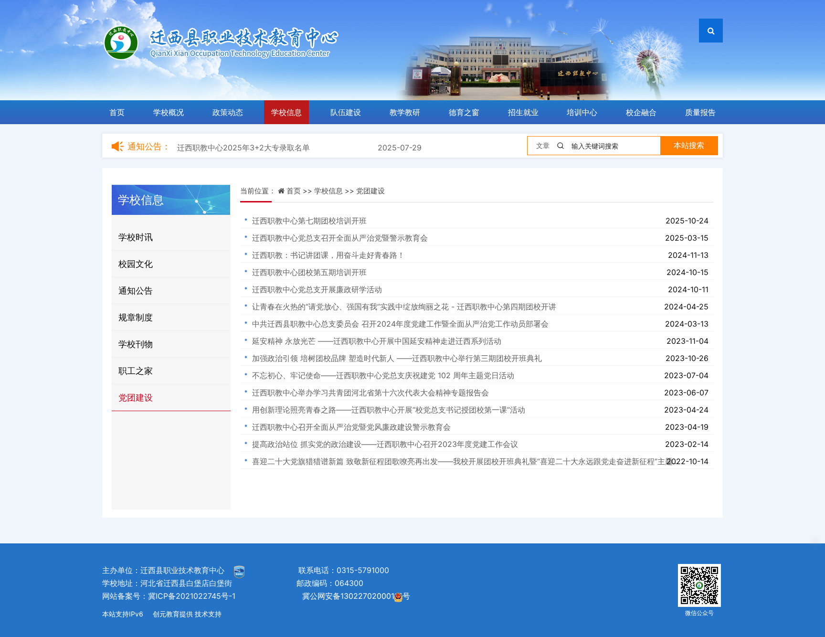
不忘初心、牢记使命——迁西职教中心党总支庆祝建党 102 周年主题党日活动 (383, 375)
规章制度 (135, 317)
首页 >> (300, 190)
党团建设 (135, 398)
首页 (117, 112)
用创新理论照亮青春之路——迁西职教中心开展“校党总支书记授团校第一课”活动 (388, 409)
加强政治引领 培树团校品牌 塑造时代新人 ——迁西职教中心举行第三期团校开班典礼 (397, 358)
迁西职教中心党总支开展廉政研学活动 (317, 289)
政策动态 (227, 112)
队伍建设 (345, 112)
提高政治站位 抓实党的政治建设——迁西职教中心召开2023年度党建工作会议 (385, 444)
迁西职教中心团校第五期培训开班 (309, 272)
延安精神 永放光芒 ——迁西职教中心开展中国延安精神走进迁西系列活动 (376, 341)
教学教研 (405, 112)
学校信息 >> (335, 190)
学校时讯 (135, 237)
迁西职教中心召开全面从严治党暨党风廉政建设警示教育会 (351, 427)
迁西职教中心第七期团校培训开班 (309, 220)
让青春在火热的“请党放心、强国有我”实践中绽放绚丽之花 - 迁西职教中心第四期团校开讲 (404, 306)
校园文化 (135, 264)
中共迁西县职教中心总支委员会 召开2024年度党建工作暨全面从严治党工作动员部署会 (400, 324)
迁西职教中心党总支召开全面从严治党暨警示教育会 (340, 238)
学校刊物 (135, 344)
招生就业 (523, 112)
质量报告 (700, 112)
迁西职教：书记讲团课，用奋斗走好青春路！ (328, 255)
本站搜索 (689, 145)
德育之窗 (464, 112)
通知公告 (135, 291)
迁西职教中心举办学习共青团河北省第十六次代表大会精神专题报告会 (370, 392)
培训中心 (582, 112)
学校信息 (286, 112)
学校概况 (168, 112)
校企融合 (641, 112)
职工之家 (135, 371)
